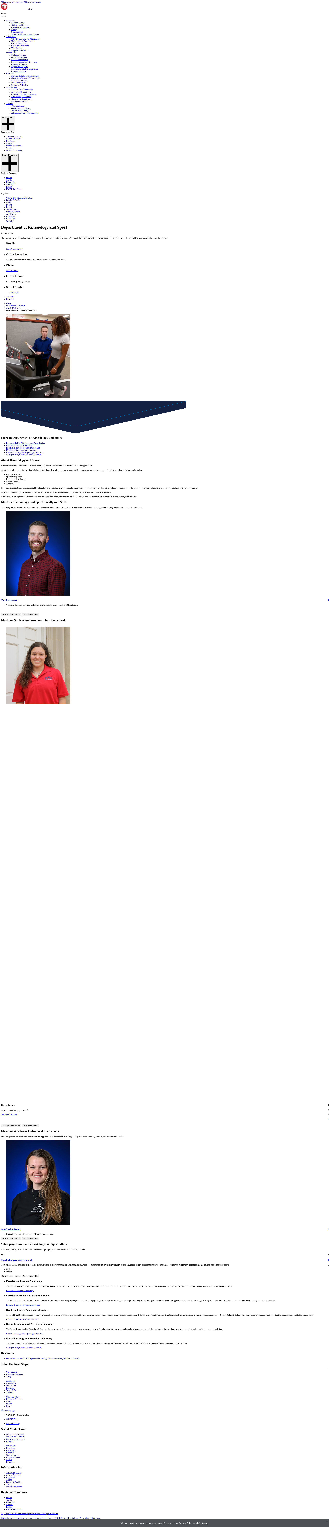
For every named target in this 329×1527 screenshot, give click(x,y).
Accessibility (85, 1518)
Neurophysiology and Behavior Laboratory (23, 455)
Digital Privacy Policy (10, 1518)
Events (9, 205)
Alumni (9, 143)
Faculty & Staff (12, 200)
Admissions (11, 36)
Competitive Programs (20, 27)
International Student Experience (24, 69)
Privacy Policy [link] (186, 1523)
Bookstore (10, 1462)
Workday (10, 221)
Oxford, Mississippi (19, 57)
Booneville (10, 182)
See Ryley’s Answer (9, 1114)
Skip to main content (32, 2)
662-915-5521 (12, 270)
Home (8, 303)
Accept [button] (204, 1523)
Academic (10, 297)
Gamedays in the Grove (21, 108)
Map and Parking (13, 1423)
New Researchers (18, 83)
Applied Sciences (13, 308)
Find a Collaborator (19, 80)
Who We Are (11, 87)
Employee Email (13, 212)
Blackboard (11, 219)
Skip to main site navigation (12, 2)
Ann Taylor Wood (10, 1229)
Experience (10, 216)
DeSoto (9, 177)
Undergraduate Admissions (22, 41)
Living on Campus (18, 55)
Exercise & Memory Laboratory (19, 445)
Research (10, 73)
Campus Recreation (19, 64)
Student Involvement (19, 60)
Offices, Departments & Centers (19, 198)
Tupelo (9, 180)
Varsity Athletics (18, 106)
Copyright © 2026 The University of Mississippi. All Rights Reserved (29, 1513)
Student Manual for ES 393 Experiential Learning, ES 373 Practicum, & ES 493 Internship (43, 1359)
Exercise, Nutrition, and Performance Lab (23, 448)
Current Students (13, 139)
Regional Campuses (19, 67)
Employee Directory (14, 1399)
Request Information (19, 50)
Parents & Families (13, 146)
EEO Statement (73, 1518)
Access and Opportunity (21, 92)
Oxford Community (14, 150)
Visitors (9, 148)
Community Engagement (21, 99)
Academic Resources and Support (25, 34)
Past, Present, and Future (21, 97)
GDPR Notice (60, 1518)
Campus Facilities (18, 71)
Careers (9, 1460)
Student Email (12, 209)
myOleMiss (11, 214)
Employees (10, 141)
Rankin (9, 187)
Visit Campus (16, 48)
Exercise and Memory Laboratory (20, 1291)
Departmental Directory (15, 306)
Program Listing (17, 23)
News (8, 202)
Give (30, 9)
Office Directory (13, 1397)
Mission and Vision (19, 101)
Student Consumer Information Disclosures (36, 1518)
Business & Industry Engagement (24, 76)
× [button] (327, 1521)
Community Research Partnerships (25, 78)
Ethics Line (95, 1518)
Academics (10, 20)
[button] (2, 16)
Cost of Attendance (19, 43)
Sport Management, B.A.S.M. (17, 1260)
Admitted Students (13, 136)
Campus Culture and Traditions (24, 94)
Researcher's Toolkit (19, 85)
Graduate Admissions (20, 46)
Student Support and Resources (24, 62)
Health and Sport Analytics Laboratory (22, 450)
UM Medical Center (14, 189)
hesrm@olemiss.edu (14, 249)
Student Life (11, 53)
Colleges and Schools (20, 25)
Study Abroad (17, 32)
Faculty (14, 30)
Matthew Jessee (9, 600)
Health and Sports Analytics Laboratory (22, 1319)
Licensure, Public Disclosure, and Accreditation (25, 443)
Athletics (9, 103)
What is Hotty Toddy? (20, 110)
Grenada (9, 184)
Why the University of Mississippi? (25, 39)
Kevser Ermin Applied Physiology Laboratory (25, 452)
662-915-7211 (12, 1419)
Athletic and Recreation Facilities (24, 113)
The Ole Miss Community (22, 90)
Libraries (9, 207)
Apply (8, 1376)
